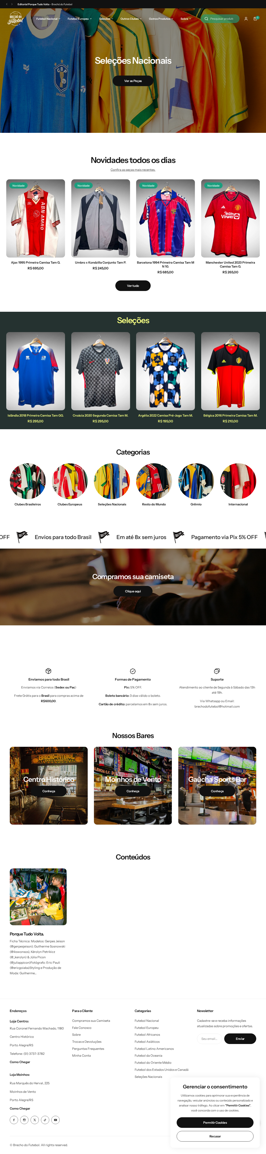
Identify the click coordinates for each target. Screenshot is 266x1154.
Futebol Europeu (147, 1028)
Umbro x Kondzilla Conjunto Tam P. (100, 262)
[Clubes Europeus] (70, 481)
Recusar (215, 1136)
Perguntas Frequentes (88, 1049)
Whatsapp (212, 701)
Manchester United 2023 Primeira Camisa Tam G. (230, 264)
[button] (6, 4)
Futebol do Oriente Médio (153, 1063)
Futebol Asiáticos (147, 1042)
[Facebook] (14, 1120)
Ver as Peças (133, 81)
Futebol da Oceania (148, 1055)
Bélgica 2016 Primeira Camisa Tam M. (230, 415)
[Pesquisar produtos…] (206, 19)
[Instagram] (24, 1120)
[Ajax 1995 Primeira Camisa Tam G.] (35, 218)
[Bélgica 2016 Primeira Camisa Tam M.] (230, 371)
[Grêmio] (196, 481)
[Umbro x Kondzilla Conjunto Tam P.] (100, 218)
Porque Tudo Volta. (27, 934)
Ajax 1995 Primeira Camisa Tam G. (35, 262)
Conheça (48, 791)
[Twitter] (35, 1120)
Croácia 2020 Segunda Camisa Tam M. (100, 415)
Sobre (76, 1035)
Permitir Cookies (215, 1123)
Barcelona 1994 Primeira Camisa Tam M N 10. (165, 264)
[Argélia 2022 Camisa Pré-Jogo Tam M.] (165, 371)
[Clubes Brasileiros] (28, 481)
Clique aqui (133, 591)
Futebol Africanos (147, 1035)
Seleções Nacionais (148, 1077)
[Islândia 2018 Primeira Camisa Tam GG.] (35, 371)
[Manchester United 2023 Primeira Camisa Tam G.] (230, 218)
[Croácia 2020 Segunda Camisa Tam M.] (100, 371)
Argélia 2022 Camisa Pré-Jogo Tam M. (165, 415)
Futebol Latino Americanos (154, 1049)
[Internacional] (238, 481)
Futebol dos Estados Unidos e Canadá (161, 1070)
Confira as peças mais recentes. (133, 170)
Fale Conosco (81, 1028)
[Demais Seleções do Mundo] (112, 481)
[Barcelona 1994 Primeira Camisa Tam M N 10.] (165, 218)
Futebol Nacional (147, 1021)
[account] (246, 18)
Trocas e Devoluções (86, 1042)
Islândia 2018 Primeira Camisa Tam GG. (36, 415)
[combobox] (220, 19)
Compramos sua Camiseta (91, 1021)
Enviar (240, 1039)
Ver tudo (133, 286)
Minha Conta (81, 1055)
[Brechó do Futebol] (15, 18)
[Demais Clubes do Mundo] (154, 481)
